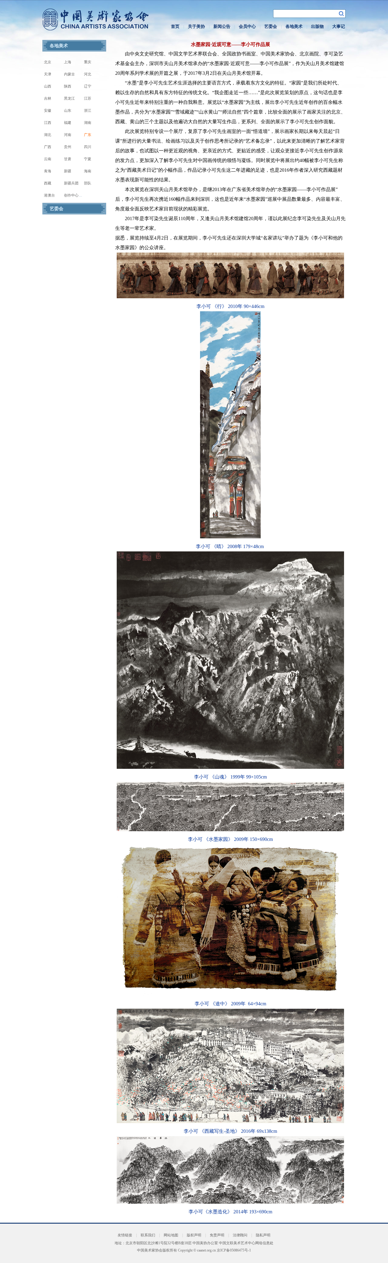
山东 (67, 110)
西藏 (47, 183)
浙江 (87, 110)
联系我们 (148, 1235)
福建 (67, 123)
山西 (47, 86)
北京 (47, 62)
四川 (87, 147)
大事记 (338, 26)
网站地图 (171, 1235)
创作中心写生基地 (78, 195)
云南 (47, 159)
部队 (87, 183)
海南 (87, 171)
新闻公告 (221, 26)
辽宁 (87, 86)
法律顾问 (240, 1235)
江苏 (87, 98)
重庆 (87, 62)
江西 (47, 123)
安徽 (47, 110)
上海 (67, 62)
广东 (87, 135)
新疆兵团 (71, 183)
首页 (175, 26)
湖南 (87, 123)
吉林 (47, 98)
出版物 (317, 26)
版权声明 (194, 1235)
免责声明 (217, 1235)
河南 (67, 135)
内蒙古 (69, 74)
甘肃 (67, 159)
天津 (47, 74)
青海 (47, 171)
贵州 (67, 147)
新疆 (67, 171)
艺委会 (270, 26)
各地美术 (294, 26)
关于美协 (196, 26)
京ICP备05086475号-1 (234, 1250)
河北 (87, 74)
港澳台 (49, 195)
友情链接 (125, 1235)
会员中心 (247, 26)
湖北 (47, 135)
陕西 (67, 86)
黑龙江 (69, 98)
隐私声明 (263, 1235)
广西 (47, 147)
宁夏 (87, 159)
